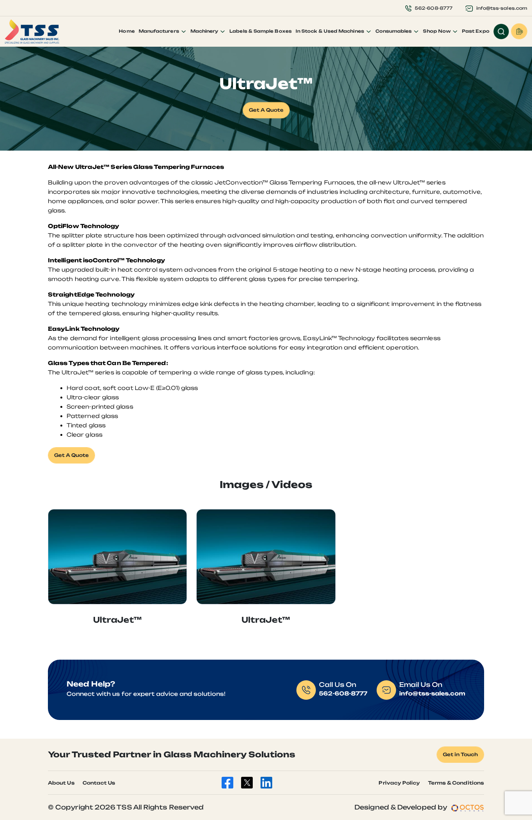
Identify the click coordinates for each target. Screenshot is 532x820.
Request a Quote (519, 31)
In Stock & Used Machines (330, 31)
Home (126, 31)
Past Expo (476, 31)
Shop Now (437, 31)
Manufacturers (159, 31)
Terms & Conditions (456, 783)
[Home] (32, 31)
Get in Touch (460, 754)
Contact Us (99, 783)
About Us (61, 783)
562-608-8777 (434, 8)
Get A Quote (266, 110)
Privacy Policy (399, 783)
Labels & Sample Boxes (260, 31)
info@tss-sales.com (501, 8)
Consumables (394, 31)
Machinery (205, 31)
